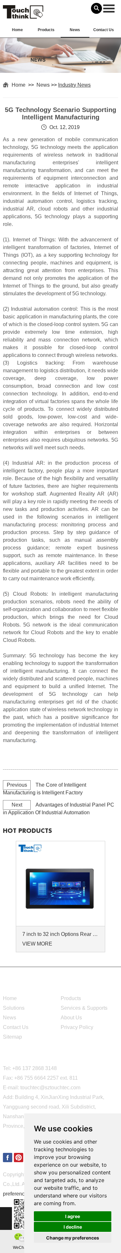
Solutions (14, 1008)
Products (46, 30)
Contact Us (103, 30)
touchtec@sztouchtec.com (50, 1087)
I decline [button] (73, 1227)
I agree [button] (72, 1216)
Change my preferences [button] (72, 1237)
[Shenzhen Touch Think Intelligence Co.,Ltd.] (23, 15)
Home (17, 30)
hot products (27, 831)
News (75, 30)
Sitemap (12, 1037)
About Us (71, 1017)
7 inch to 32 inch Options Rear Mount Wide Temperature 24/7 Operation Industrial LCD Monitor (61, 934)
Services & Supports (84, 1008)
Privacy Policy (77, 1027)
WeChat (20, 1247)
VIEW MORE (37, 943)
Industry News (74, 85)
